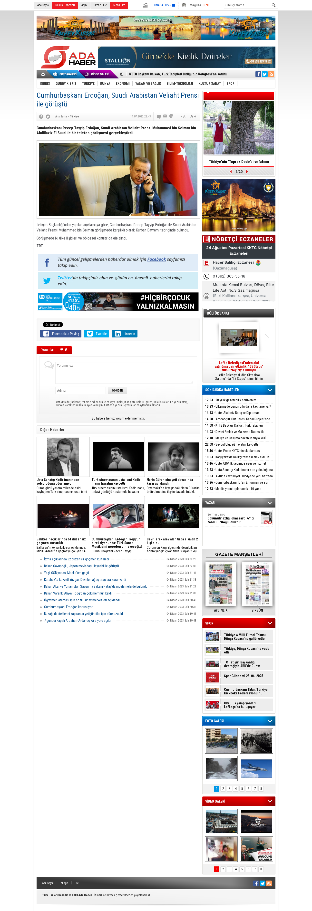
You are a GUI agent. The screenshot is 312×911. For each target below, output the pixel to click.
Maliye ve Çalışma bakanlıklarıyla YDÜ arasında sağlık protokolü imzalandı (235, 441)
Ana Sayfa (43, 5)
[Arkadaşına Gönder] (165, 116)
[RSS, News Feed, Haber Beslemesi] (271, 74)
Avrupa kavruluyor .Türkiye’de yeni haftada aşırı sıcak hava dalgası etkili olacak (239, 479)
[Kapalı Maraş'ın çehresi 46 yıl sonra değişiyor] (221, 741)
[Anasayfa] (43, 74)
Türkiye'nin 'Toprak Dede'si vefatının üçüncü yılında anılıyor (239, 163)
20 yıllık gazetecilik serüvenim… (231, 400)
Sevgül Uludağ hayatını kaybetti (231, 444)
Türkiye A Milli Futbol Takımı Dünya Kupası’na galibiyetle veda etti (245, 637)
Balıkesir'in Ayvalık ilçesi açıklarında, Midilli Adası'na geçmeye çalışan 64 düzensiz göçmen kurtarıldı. (61, 545)
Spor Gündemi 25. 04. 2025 (243, 676)
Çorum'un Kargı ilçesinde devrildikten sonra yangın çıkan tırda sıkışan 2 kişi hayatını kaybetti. (172, 545)
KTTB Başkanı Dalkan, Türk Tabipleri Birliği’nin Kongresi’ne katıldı (234, 428)
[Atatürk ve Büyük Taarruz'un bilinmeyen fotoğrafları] (256, 741)
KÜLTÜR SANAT (218, 313)
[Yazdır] (171, 116)
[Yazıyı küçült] (182, 116)
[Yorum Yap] (159, 116)
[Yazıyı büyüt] (193, 116)
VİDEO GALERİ (215, 801)
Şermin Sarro (230, 518)
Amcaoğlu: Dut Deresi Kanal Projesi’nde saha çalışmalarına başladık (237, 422)
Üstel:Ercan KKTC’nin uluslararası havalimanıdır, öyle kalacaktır (233, 453)
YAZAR (210, 503)
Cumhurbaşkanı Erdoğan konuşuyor (68, 607)
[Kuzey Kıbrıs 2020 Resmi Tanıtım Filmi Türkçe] (256, 821)
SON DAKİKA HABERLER (222, 390)
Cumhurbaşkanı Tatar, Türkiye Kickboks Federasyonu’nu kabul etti (246, 691)
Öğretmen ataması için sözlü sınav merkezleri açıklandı (82, 600)
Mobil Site (119, 5)
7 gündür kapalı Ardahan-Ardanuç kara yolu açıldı (77, 621)
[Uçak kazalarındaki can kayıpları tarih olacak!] (256, 768)
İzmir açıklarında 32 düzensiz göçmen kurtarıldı (76, 559)
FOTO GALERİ (214, 721)
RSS (77, 883)
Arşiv (84, 5)
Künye (64, 883)
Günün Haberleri (65, 5)
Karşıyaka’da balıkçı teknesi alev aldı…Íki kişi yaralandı (237, 460)
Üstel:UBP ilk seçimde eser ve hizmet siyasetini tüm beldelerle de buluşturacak (235, 466)
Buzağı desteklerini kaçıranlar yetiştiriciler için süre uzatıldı (84, 614)
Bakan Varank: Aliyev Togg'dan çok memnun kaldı (78, 593)
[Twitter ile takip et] (265, 74)
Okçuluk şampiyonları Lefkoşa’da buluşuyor (240, 705)
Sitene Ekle (100, 5)
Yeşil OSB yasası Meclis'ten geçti (66, 573)
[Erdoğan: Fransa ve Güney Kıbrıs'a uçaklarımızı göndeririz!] (256, 849)
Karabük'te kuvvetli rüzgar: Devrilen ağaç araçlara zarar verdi (85, 580)
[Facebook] (41, 116)
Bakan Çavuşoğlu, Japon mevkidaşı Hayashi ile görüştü (81, 566)
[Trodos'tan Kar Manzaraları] (221, 768)
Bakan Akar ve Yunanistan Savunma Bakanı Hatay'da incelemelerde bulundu (95, 586)
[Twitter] (48, 116)
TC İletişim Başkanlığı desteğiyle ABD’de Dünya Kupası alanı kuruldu (242, 664)
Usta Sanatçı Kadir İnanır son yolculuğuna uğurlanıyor (239, 472)
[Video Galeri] (97, 74)
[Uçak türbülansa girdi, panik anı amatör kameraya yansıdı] (221, 849)
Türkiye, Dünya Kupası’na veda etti (246, 650)
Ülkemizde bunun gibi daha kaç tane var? (238, 406)
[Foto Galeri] (66, 74)
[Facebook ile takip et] (258, 74)
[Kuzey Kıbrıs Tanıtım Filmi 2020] (221, 821)
